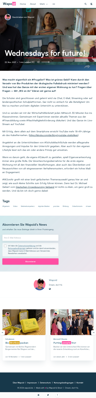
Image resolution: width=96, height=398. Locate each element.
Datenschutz (45, 382)
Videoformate (77, 206)
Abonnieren (30, 261)
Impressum (32, 382)
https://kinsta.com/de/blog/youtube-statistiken (53, 135)
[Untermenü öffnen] (54, 4)
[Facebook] (38, 395)
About (33, 4)
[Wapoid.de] (9, 4)
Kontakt (80, 382)
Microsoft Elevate (60, 339)
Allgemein (6, 206)
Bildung (66, 206)
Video (15, 206)
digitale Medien (44, 206)
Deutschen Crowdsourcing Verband (35, 186)
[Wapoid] (39, 284)
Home (23, 4)
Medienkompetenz (28, 206)
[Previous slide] (2, 332)
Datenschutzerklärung (26, 246)
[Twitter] (48, 395)
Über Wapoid (18, 382)
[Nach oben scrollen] (57, 395)
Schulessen (9, 339)
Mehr (42, 4)
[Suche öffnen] (85, 4)
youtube (56, 206)
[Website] (50, 289)
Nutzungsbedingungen (17, 248)
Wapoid (53, 280)
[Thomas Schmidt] (7, 314)
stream (88, 206)
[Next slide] (93, 332)
